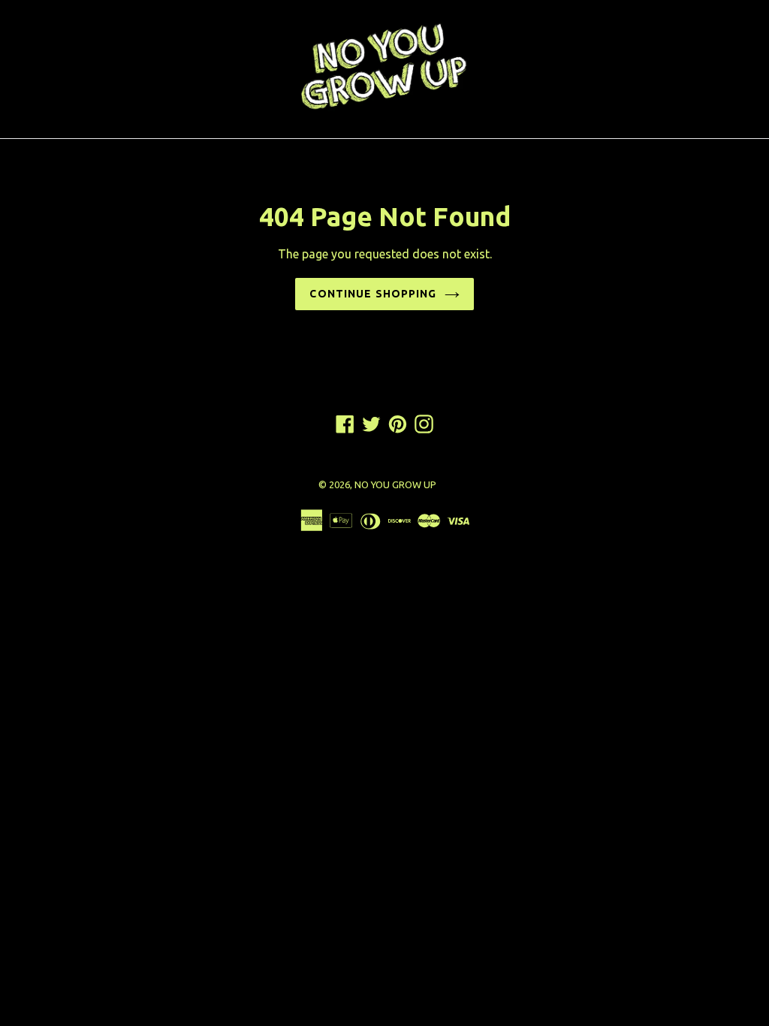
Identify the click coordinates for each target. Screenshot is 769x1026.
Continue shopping (372, 294)
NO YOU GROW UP (395, 484)
